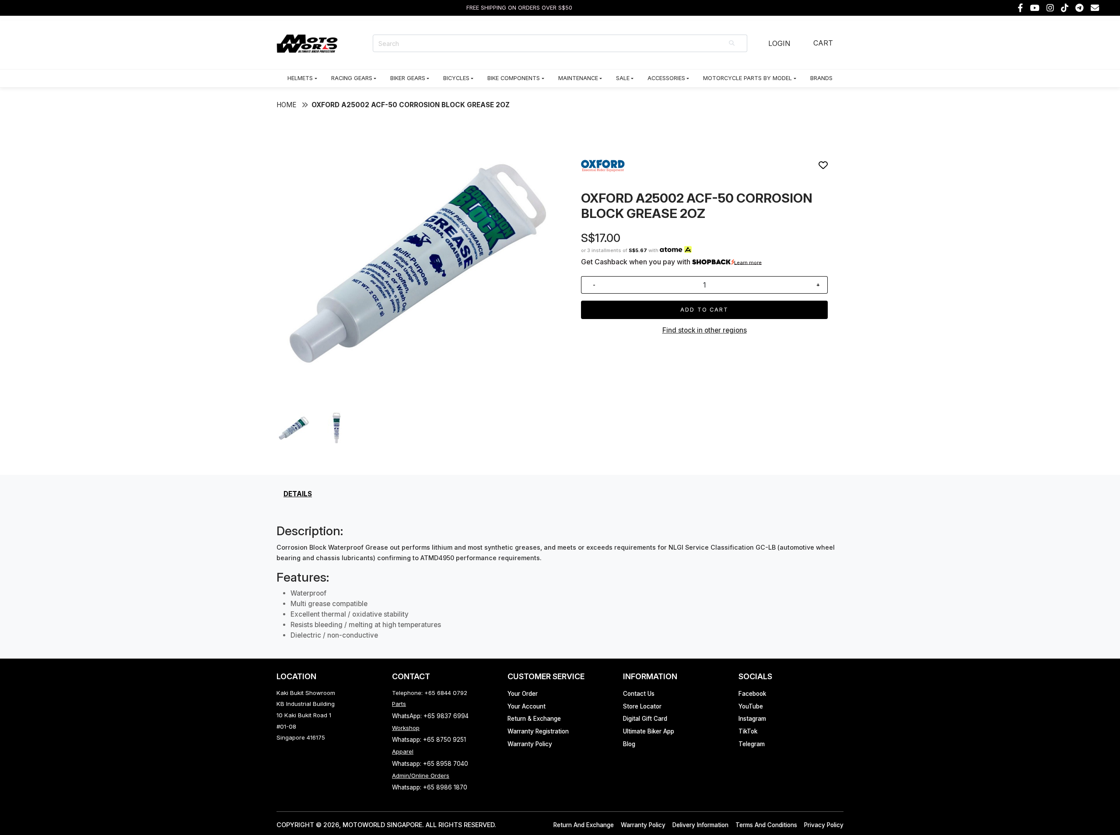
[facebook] (1020, 8)
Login (779, 43)
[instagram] (1050, 8)
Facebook (752, 693)
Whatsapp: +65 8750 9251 (429, 739)
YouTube (750, 706)
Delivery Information (700, 824)
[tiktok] (1064, 8)
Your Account (527, 706)
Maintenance (578, 78)
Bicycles (456, 78)
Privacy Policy (824, 824)
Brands (821, 78)
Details (298, 494)
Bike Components (513, 78)
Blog (629, 743)
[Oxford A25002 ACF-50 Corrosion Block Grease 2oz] (415, 398)
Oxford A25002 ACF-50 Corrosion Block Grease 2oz (411, 105)
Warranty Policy (530, 743)
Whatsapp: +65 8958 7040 (430, 763)
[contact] (1095, 8)
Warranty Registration (538, 731)
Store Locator (642, 706)
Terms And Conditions (766, 824)
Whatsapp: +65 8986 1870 (429, 787)
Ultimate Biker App (648, 731)
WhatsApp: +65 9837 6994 (430, 715)
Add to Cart (704, 309)
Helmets (300, 78)
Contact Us (638, 693)
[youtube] (1035, 8)
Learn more (748, 262)
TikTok (747, 731)
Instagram (752, 718)
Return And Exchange (583, 824)
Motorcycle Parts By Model (747, 78)
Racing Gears (351, 78)
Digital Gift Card (645, 718)
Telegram (751, 743)
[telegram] (1079, 8)
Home (286, 105)
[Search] (732, 43)
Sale (623, 78)
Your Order (523, 693)
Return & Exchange (534, 718)
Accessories (666, 78)
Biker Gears (407, 78)
